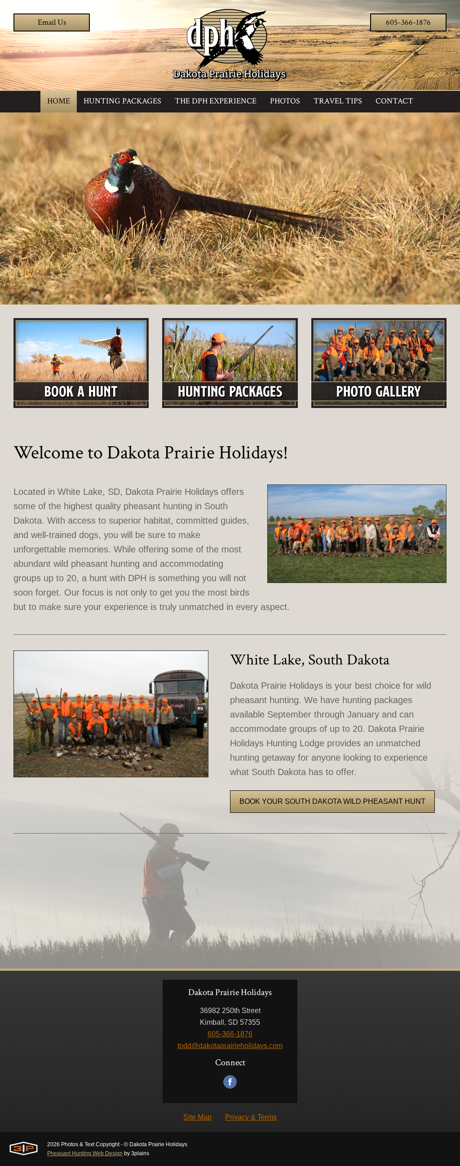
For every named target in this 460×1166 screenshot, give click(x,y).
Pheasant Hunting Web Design (85, 1153)
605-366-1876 (408, 22)
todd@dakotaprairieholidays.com (230, 1045)
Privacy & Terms (251, 1117)
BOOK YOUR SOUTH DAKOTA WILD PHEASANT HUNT (332, 801)
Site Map (197, 1117)
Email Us (52, 22)
